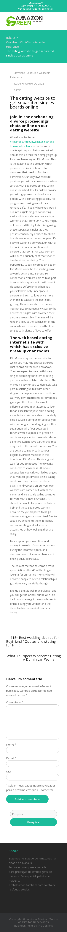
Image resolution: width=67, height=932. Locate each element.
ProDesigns (45, 925)
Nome (11, 744)
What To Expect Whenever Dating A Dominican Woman (34, 658)
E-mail (11, 758)
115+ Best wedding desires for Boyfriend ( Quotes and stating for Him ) (32, 641)
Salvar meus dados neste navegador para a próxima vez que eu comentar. (30, 788)
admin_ (18, 90)
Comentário (14, 702)
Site (8, 772)
